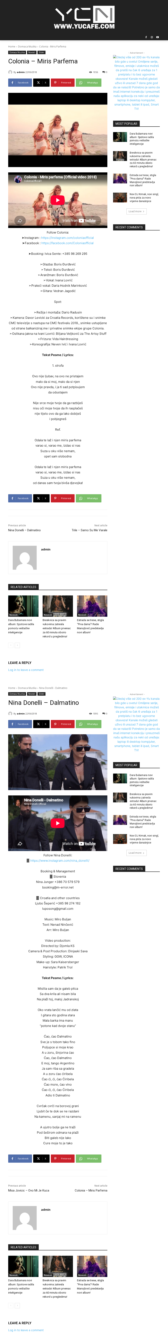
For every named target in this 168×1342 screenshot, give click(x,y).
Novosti (31, 52)
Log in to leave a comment (26, 670)
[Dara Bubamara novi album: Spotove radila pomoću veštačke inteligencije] (23, 606)
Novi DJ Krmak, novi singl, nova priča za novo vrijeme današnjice (144, 198)
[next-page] (17, 645)
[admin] (11, 72)
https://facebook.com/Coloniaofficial (67, 243)
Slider (41, 52)
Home (11, 46)
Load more (135, 211)
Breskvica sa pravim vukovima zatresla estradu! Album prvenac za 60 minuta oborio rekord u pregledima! (57, 628)
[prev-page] (10, 645)
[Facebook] (146, 37)
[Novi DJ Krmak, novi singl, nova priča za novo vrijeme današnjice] (120, 197)
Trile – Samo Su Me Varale (89, 530)
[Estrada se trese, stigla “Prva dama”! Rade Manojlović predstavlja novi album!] (92, 606)
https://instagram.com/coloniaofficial (67, 238)
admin (21, 72)
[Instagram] (151, 37)
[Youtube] (157, 37)
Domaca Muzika (27, 46)
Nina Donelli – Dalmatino (24, 530)
